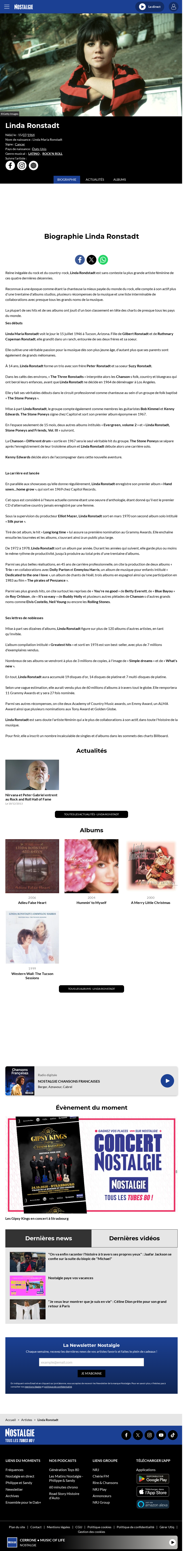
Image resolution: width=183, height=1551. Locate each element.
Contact (36, 1527)
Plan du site (17, 1527)
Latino (34, 153)
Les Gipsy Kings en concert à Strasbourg (37, 1218)
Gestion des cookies (91, 1532)
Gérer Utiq (167, 1527)
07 (24, 135)
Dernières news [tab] (48, 1238)
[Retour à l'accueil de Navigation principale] (24, 7)
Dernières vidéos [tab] (134, 1238)
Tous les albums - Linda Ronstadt (91, 988)
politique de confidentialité (58, 1386)
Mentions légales (58, 1527)
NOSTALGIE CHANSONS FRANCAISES (69, 1081)
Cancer (20, 144)
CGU (78, 1527)
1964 (31, 135)
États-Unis (39, 149)
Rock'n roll (52, 153)
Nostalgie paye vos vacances (70, 1278)
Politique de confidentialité (135, 1527)
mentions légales (33, 1386)
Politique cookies (99, 1527)
